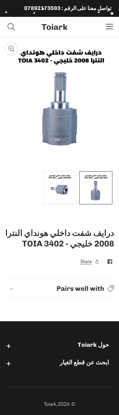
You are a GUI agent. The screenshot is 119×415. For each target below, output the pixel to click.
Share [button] (86, 261)
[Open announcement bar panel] (13, 8)
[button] (59, 288)
